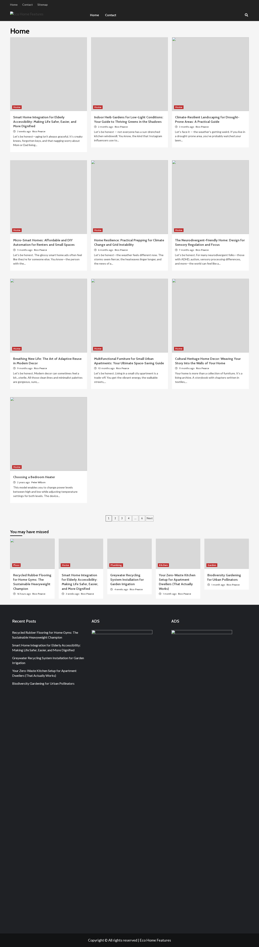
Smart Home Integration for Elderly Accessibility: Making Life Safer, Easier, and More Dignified (44, 121)
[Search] (246, 15)
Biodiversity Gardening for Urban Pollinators (43, 683)
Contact (27, 4)
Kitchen (163, 565)
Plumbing (116, 565)
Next (150, 518)
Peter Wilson (38, 482)
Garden (212, 565)
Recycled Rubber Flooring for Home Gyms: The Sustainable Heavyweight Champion (45, 634)
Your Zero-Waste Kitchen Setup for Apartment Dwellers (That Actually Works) (44, 673)
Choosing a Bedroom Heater (34, 477)
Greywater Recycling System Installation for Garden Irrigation (127, 579)
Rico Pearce (38, 131)
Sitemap (42, 4)
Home (14, 4)
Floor (16, 565)
